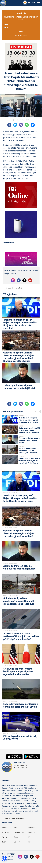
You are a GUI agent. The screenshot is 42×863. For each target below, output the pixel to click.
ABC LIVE (31, 3)
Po (7, 24)
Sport (16, 837)
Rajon (4, 842)
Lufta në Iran (19, 832)
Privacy (5, 818)
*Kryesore (8, 288)
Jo (7, 28)
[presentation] (36, 412)
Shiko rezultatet (21, 35)
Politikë (4, 837)
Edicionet (32, 832)
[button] (4, 858)
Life (29, 842)
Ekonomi (17, 842)
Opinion (5, 828)
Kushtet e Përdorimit (17, 818)
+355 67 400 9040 (21, 768)
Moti (30, 837)
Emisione (32, 828)
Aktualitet (19, 288)
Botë (15, 828)
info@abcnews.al (20, 765)
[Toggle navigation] (38, 3)
